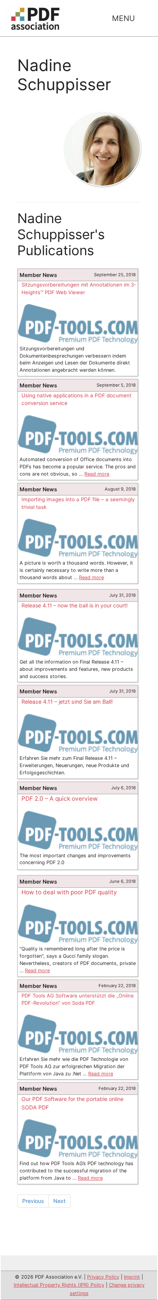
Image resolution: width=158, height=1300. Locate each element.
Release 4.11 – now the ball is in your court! (74, 605)
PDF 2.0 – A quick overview (59, 798)
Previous (33, 1201)
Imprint (132, 1277)
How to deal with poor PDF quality (69, 892)
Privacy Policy (103, 1277)
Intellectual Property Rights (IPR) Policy (59, 1285)
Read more (96, 474)
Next (59, 1201)
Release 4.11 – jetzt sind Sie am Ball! (67, 701)
